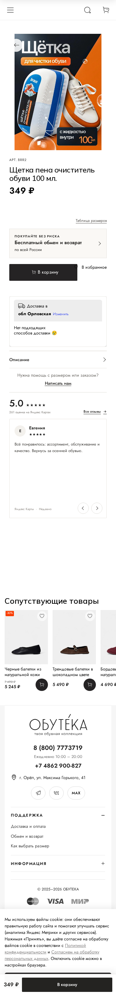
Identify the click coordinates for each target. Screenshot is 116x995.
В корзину (67, 984)
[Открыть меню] (10, 10)
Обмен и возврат (27, 836)
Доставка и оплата (28, 826)
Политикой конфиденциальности (45, 948)
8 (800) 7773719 (58, 747)
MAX (76, 793)
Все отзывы (95, 412)
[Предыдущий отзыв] (83, 508)
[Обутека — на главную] (58, 725)
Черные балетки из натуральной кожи (23, 672)
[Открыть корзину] (106, 10)
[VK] (56, 793)
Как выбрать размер (30, 846)
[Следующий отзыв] (96, 508)
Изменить (61, 314)
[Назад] (16, 45)
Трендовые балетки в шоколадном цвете (73, 672)
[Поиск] (87, 10)
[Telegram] (38, 793)
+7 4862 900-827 (58, 766)
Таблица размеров (91, 221)
